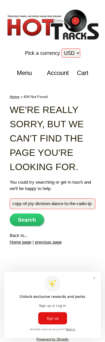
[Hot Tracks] (52, 41)
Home (14, 97)
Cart (82, 72)
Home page (20, 242)
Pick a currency (43, 53)
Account (56, 72)
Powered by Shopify (52, 339)
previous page (48, 242)
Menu (24, 72)
